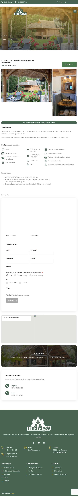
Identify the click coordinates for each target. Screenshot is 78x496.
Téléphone (14, 386)
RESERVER (12, 300)
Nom (8, 250)
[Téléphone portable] (2, 454)
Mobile (13, 393)
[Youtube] (39, 443)
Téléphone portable (11, 454)
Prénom (34, 250)
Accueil (3, 39)
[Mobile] (7, 393)
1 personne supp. (22, 275)
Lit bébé (24, 282)
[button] (75, 11)
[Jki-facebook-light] (33, 443)
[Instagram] (44, 443)
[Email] (25, 447)
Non (10, 275)
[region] (39, 487)
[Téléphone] (7, 386)
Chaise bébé (12, 282)
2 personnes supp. (37, 275)
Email (33, 258)
